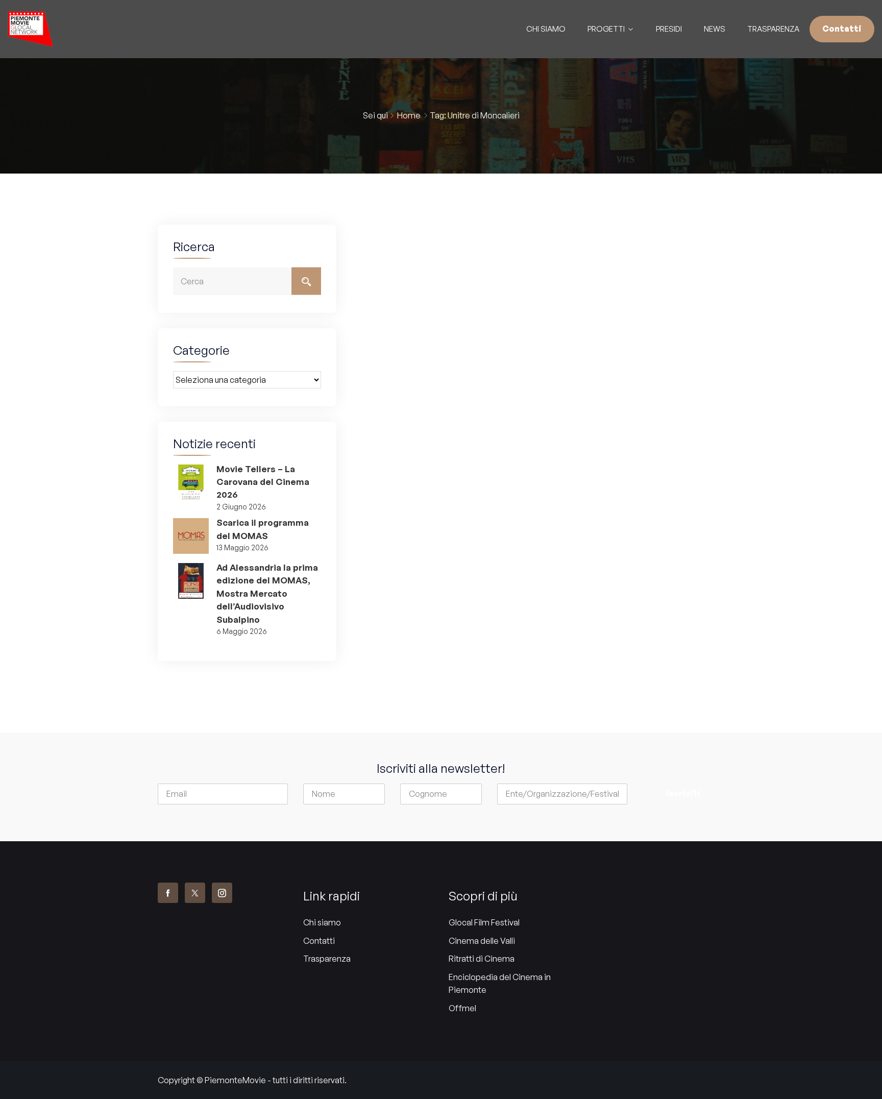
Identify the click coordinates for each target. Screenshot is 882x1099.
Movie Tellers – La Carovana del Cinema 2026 (262, 481)
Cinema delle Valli (482, 941)
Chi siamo (322, 922)
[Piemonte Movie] (110, 29)
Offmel (462, 1008)
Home (409, 115)
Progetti (606, 29)
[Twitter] (195, 893)
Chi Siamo (546, 29)
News (714, 29)
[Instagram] (222, 893)
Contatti (842, 28)
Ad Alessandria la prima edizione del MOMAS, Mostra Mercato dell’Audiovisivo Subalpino (267, 593)
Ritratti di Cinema (481, 959)
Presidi (669, 29)
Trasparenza (773, 29)
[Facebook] (168, 893)
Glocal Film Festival (484, 922)
